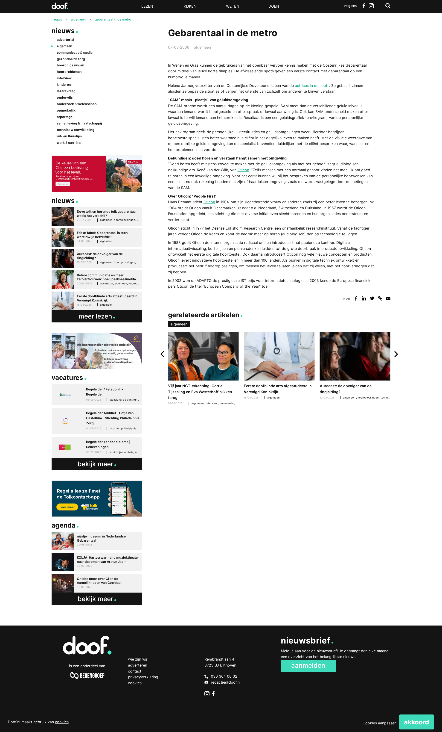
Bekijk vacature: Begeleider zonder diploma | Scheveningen (97, 447)
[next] (395, 354)
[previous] (163, 354)
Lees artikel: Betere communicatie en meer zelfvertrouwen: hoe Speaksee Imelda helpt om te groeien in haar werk (97, 279)
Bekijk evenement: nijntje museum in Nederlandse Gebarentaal (97, 541)
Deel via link (380, 298)
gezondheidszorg (71, 59)
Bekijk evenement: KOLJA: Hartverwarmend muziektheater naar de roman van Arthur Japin (97, 562)
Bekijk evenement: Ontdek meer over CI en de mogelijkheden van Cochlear (97, 583)
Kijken (190, 6)
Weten (232, 6)
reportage (65, 117)
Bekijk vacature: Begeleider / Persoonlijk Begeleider (97, 394)
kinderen (64, 84)
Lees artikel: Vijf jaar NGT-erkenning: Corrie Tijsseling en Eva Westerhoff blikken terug (203, 369)
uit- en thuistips (69, 136)
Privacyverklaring (143, 677)
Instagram (371, 5)
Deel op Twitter (372, 298)
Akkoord (416, 722)
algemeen (202, 47)
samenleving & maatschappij (237, 403)
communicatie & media (75, 52)
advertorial (65, 39)
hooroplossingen (368, 397)
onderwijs (65, 97)
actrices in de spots (312, 85)
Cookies (135, 683)
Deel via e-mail (388, 298)
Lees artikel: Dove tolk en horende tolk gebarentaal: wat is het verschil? (97, 216)
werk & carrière (69, 143)
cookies (62, 722)
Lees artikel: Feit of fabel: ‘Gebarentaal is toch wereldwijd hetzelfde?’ (97, 237)
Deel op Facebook (356, 298)
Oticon (243, 170)
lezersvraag (66, 91)
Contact (134, 671)
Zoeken (387, 5)
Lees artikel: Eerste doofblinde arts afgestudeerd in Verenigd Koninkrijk (279, 366)
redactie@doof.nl (226, 682)
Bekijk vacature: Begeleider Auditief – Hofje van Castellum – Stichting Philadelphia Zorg (97, 421)
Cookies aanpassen (379, 723)
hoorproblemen (69, 72)
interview (212, 403)
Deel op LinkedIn (364, 298)
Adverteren (137, 665)
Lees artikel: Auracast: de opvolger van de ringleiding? (355, 366)
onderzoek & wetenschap (77, 104)
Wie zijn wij (137, 659)
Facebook (363, 5)
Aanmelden (308, 665)
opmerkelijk (66, 110)
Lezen (147, 6)
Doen (273, 6)
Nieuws (63, 31)
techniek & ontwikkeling (75, 130)
